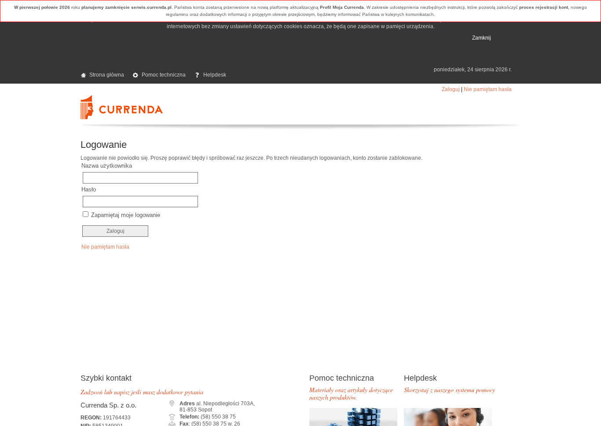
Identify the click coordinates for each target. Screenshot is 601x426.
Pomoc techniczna (164, 75)
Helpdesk (214, 75)
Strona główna (106, 75)
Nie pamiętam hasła (488, 89)
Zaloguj (451, 89)
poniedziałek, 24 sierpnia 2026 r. (473, 69)
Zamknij (481, 38)
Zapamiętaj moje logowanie (125, 215)
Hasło (88, 189)
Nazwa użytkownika (106, 165)
